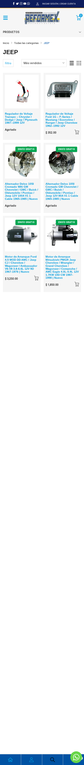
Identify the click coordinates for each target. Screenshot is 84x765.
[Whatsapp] (28, 3)
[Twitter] (17, 3)
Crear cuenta (68, 4)
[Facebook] (13, 3)
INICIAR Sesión (50, 4)
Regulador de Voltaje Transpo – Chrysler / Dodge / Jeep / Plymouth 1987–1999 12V (21, 118)
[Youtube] (24, 3)
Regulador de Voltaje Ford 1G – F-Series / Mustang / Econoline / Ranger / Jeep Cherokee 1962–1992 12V (61, 119)
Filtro (8, 63)
